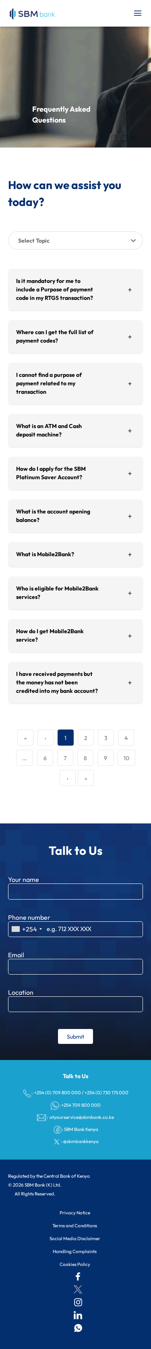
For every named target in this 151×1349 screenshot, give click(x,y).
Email (16, 955)
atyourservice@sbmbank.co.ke (81, 1117)
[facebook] (78, 1276)
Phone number (29, 917)
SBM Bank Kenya (81, 1129)
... (24, 758)
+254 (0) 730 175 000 (106, 1092)
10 (126, 758)
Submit (75, 1036)
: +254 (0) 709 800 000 (56, 1092)
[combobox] (26, 929)
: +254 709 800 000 (80, 1105)
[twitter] (78, 1289)
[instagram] (78, 1302)
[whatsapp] (78, 1328)
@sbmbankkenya (81, 1141)
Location (20, 992)
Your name (23, 879)
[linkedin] (78, 1315)
